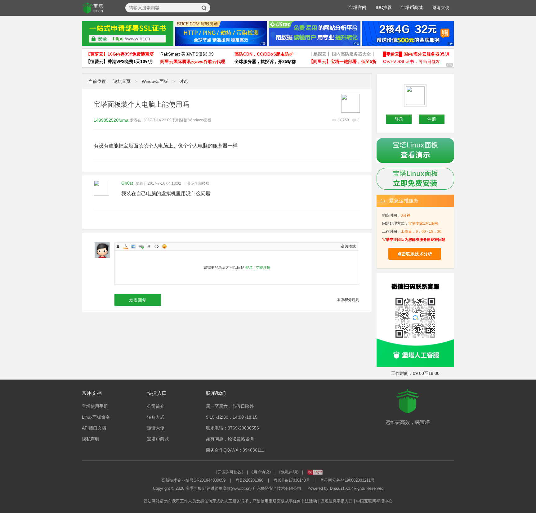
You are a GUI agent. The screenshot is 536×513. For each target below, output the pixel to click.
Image (133, 246)
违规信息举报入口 (336, 501)
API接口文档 (94, 427)
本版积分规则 (348, 300)
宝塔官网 (357, 7)
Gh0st (127, 183)
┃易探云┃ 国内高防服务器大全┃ (342, 54)
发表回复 (137, 300)
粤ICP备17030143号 (292, 480)
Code (157, 246)
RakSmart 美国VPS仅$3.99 (187, 54)
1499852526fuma (111, 120)
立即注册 (263, 267)
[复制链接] (180, 120)
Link (141, 246)
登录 (249, 267)
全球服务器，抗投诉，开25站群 (265, 61)
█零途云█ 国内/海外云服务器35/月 (416, 54)
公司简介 (155, 406)
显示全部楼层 (198, 183)
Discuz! (337, 488)
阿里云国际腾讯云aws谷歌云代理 (192, 61)
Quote (149, 246)
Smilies (164, 246)
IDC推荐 (384, 7)
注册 (431, 119)
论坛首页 (122, 81)
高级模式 (348, 246)
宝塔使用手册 (95, 406)
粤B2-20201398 (249, 480)
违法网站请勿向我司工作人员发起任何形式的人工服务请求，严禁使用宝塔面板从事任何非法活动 (230, 501)
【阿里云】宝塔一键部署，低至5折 (343, 61)
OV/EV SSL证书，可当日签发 (411, 61)
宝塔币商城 (412, 7)
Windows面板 (155, 81)
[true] (204, 8)
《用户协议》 (261, 472)
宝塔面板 (193, 488)
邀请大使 (440, 7)
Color (126, 246)
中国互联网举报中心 (374, 501)
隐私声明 (90, 438)
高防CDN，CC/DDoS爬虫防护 (263, 54)
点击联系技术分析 (414, 253)
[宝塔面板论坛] (93, 8)
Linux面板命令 (96, 417)
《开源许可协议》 (229, 472)
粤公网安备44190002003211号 (347, 480)
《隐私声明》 (289, 472)
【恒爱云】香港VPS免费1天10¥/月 (119, 61)
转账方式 (155, 417)
